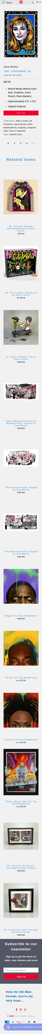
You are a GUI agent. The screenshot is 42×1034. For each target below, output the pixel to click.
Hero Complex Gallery (24, 1016)
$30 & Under (22, 121)
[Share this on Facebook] (14, 143)
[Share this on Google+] (26, 143)
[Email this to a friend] (33, 143)
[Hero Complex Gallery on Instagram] (25, 1010)
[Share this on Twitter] (8, 143)
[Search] (32, 2)
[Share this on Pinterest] (20, 143)
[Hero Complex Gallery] (21, 2)
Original (22, 127)
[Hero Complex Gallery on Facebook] (16, 1010)
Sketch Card (16, 134)
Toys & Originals (17, 131)
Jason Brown (11, 66)
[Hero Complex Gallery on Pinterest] (21, 1010)
